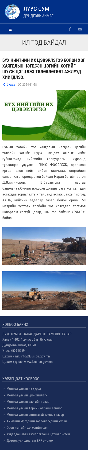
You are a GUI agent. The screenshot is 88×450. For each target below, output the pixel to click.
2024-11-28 (29, 84)
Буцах (11, 84)
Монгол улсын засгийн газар (28, 401)
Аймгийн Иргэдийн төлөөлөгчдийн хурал (37, 421)
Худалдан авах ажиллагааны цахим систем (38, 434)
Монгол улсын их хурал (24, 388)
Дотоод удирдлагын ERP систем (30, 440)
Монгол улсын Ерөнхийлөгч (27, 395)
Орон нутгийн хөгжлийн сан (27, 427)
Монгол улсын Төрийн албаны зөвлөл (34, 408)
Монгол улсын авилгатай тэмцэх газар (35, 414)
